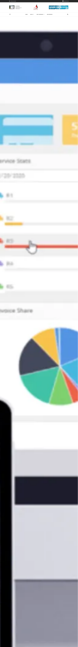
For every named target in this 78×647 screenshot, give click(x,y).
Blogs (31, 14)
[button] (68, 14)
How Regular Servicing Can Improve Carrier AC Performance (18, 7)
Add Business (49, 14)
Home (26, 14)
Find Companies (40, 14)
